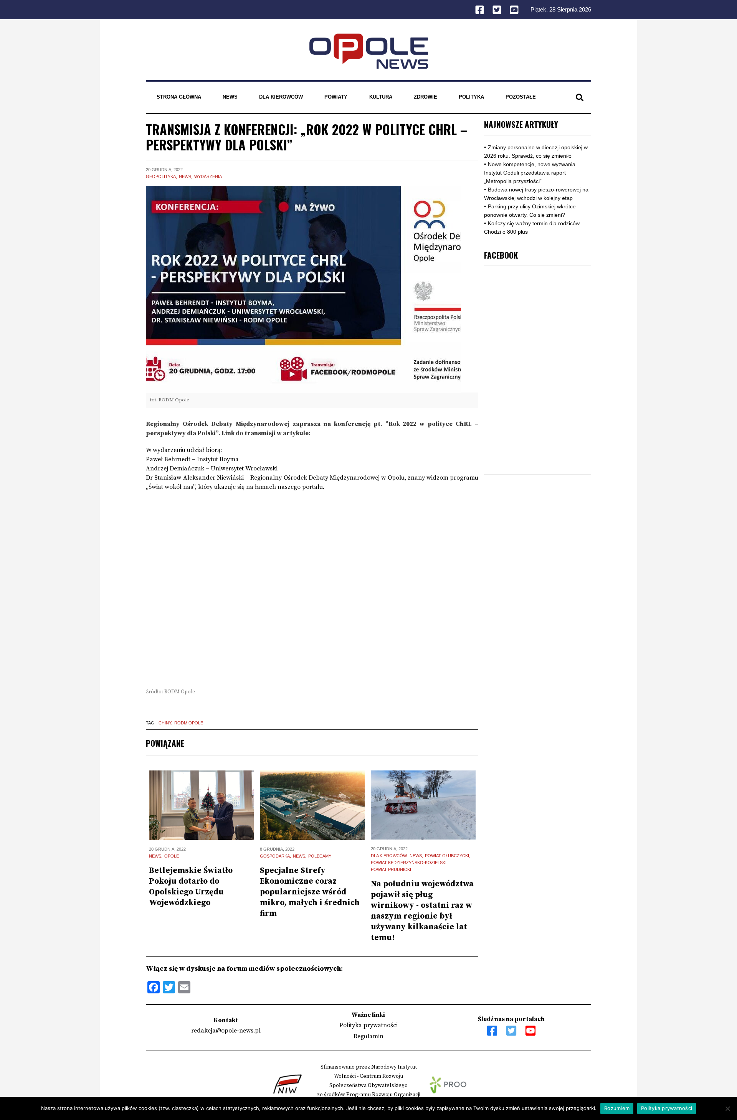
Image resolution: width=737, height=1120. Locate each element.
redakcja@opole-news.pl (226, 1030)
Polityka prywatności (368, 1025)
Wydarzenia (208, 176)
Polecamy (319, 856)
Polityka (471, 97)
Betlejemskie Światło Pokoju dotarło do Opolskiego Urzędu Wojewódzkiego (191, 887)
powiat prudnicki (391, 869)
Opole (171, 856)
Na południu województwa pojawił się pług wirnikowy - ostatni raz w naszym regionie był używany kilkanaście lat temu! (422, 911)
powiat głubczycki (447, 855)
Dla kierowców (281, 97)
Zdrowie (425, 97)
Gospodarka (275, 856)
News (230, 97)
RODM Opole (188, 723)
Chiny (165, 723)
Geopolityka (161, 176)
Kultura (380, 97)
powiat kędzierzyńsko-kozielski (408, 862)
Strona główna (179, 97)
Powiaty (335, 97)
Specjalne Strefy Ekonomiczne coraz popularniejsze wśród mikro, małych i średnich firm (310, 892)
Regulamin (368, 1036)
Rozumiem (617, 1108)
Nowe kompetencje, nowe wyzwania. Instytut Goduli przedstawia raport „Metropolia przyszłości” (530, 172)
